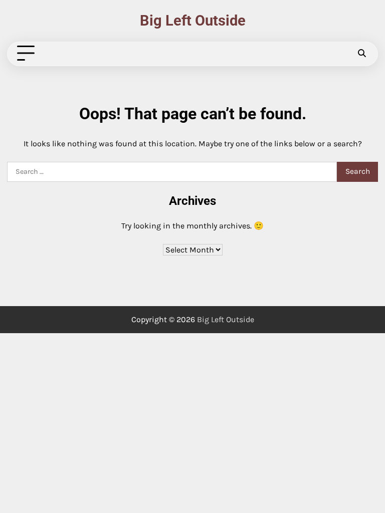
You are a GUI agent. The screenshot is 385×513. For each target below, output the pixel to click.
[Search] (361, 54)
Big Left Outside (193, 21)
